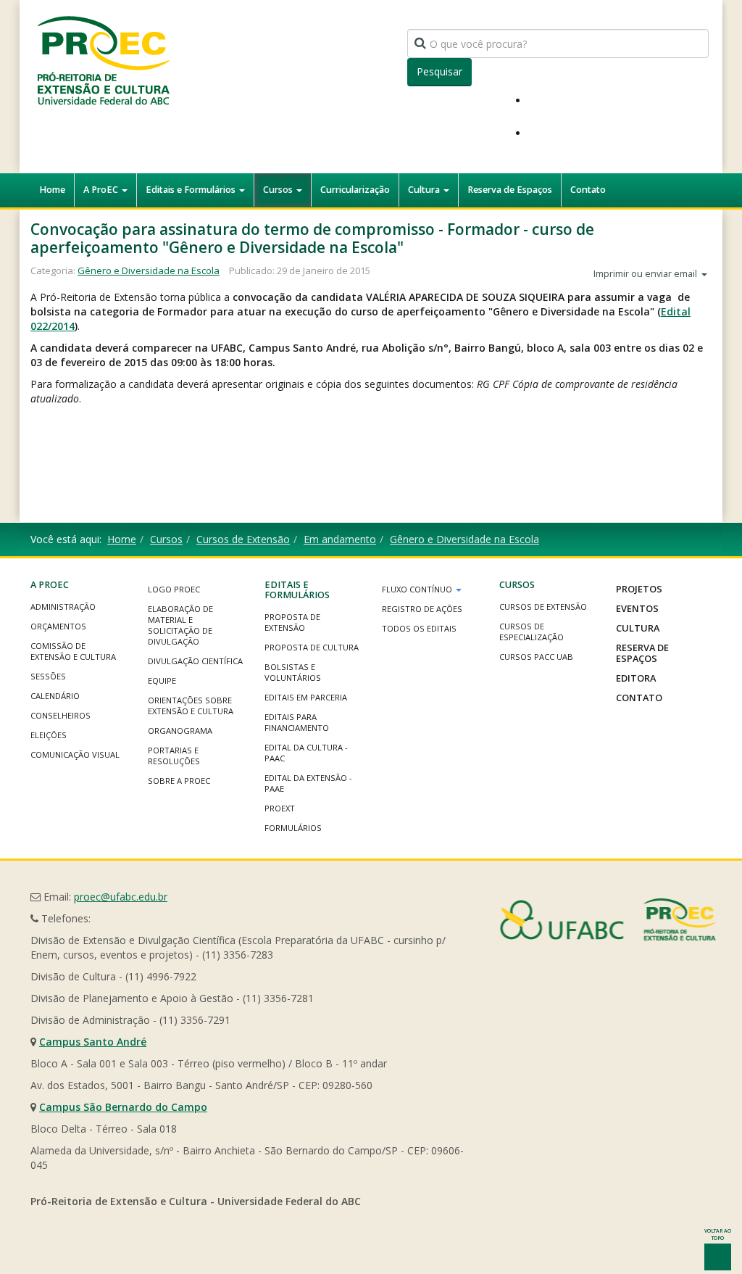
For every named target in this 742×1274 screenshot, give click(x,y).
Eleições (48, 734)
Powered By (608, 919)
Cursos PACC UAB (536, 656)
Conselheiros (60, 715)
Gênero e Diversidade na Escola (149, 270)
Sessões (48, 676)
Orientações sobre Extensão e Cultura (190, 705)
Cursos (279, 189)
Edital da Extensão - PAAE (308, 783)
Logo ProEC (174, 589)
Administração (63, 606)
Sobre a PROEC (179, 780)
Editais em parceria (305, 697)
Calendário (55, 695)
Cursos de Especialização (531, 631)
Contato (588, 189)
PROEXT (279, 808)
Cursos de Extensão (243, 539)
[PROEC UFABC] (102, 60)
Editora (636, 677)
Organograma (180, 730)
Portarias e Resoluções (174, 755)
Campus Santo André (92, 1041)
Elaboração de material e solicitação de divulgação (180, 625)
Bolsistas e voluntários (292, 672)
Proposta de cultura (311, 647)
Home (52, 189)
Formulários (293, 827)
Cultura (425, 189)
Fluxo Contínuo (418, 589)
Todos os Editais (419, 628)
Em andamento (340, 539)
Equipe (162, 680)
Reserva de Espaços (509, 189)
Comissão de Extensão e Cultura (73, 651)
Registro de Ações (422, 608)
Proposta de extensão (292, 622)
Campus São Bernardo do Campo (123, 1107)
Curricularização (355, 189)
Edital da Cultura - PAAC (306, 753)
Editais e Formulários (192, 189)
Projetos (639, 588)
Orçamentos (58, 626)
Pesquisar (439, 71)
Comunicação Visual (75, 754)
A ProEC (101, 189)
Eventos (637, 608)
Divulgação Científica (195, 660)
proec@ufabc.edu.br (120, 896)
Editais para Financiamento (296, 722)
